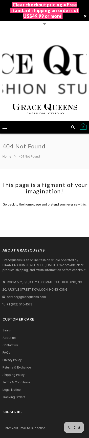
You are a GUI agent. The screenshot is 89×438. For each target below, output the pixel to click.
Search (7, 330)
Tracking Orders (13, 397)
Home (7, 156)
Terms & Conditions (16, 382)
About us (9, 338)
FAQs (6, 352)
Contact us (10, 345)
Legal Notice (11, 390)
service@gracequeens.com (26, 297)
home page (32, 204)
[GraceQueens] (44, 74)
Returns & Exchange (16, 367)
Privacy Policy (12, 360)
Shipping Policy (13, 375)
